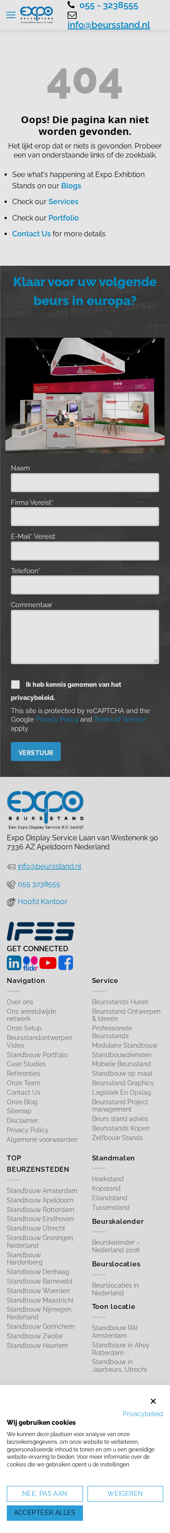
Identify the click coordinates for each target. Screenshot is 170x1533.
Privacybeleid (143, 1414)
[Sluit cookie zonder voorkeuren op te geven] (153, 1401)
